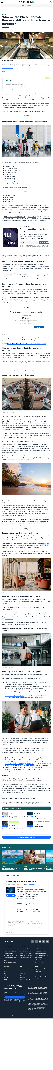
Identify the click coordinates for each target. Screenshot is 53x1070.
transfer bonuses (7, 257)
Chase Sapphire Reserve (12, 682)
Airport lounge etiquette (40, 959)
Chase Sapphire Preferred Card (14, 690)
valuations (5, 601)
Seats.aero (31, 525)
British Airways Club (10, 172)
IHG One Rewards (10, 195)
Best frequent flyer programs (26, 955)
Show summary (9, 89)
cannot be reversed (30, 338)
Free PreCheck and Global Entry (41, 961)
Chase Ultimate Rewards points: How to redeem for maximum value (26, 343)
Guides (4, 14)
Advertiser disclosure (26, 5)
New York (6, 971)
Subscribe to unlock (44, 242)
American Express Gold (9, 953)
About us (22, 968)
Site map (22, 975)
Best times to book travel (40, 951)
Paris (5, 973)
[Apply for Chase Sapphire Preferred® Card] (11, 890)
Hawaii (5, 968)
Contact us (22, 973)
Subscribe (15, 997)
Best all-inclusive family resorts (42, 955)
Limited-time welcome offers (10, 962)
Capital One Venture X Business (11, 955)
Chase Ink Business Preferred (10, 957)
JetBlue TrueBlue (10, 176)
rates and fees (32, 216)
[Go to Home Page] (26, 2)
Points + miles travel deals (25, 951)
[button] (45, 908)
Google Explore (38, 949)
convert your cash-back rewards (11, 740)
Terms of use (38, 973)
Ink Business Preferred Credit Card (14, 695)
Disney (5, 979)
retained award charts (23, 363)
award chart (46, 538)
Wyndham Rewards (10, 201)
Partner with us (23, 981)
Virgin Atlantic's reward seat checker (35, 523)
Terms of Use (24, 246)
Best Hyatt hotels (38, 957)
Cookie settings (38, 974)
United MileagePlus (10, 182)
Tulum (5, 975)
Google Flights (38, 948)
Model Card (37, 980)
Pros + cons (8, 915)
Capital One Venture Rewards (10, 948)
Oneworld (8, 452)
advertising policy (43, 66)
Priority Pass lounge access (25, 953)
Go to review (31, 884)
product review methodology (34, 1008)
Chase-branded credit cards (10, 98)
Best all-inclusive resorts (40, 953)
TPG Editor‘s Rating (10, 884)
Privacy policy (38, 971)
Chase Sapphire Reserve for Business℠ (39, 617)
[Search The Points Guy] (51, 2)
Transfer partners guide (25, 948)
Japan (5, 970)
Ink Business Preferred (23, 624)
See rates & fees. (12, 900)
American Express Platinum (10, 951)
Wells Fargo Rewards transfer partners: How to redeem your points (34, 869)
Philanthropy (22, 970)
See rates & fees (4, 828)
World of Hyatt (9, 199)
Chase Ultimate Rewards (9, 94)
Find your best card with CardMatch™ (26, 837)
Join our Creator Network (25, 979)
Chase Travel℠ (25, 615)
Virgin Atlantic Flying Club (12, 184)
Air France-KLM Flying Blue (12, 170)
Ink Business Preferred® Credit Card (14, 216)
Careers (21, 971)
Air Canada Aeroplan (11, 168)
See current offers (26, 832)
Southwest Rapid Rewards (12, 180)
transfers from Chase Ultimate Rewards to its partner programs (23, 264)
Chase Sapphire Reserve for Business (15, 686)
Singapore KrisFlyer (10, 178)
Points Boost (24, 613)
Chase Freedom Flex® (11, 756)
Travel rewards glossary (40, 962)
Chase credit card (37, 674)
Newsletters (22, 977)
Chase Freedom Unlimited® (13, 760)
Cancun (6, 977)
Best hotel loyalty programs (25, 957)
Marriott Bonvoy (9, 197)
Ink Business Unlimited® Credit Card (15, 767)
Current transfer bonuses (25, 949)
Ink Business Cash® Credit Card (14, 763)
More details (15, 915)
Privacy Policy (45, 246)
